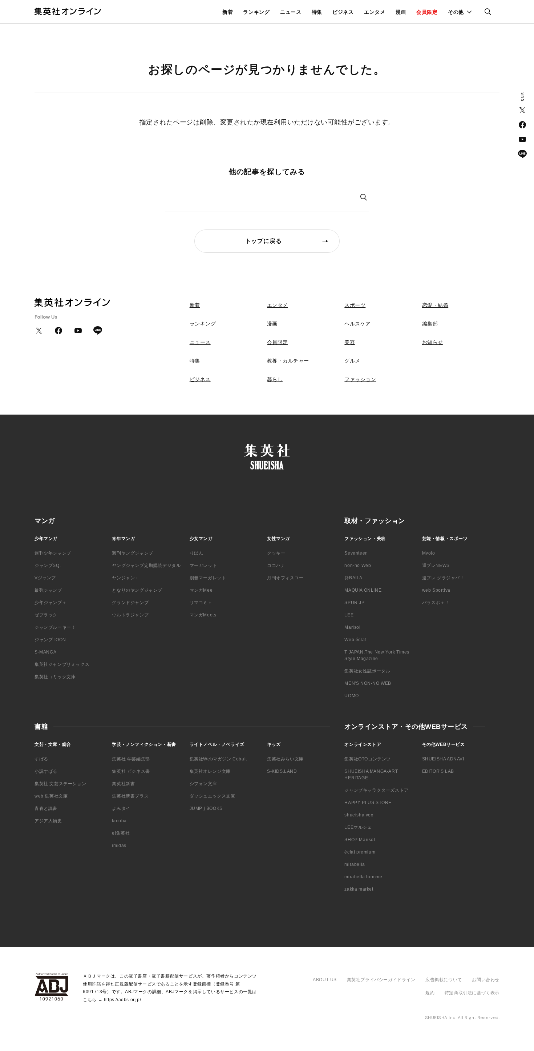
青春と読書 (46, 808)
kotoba (119, 820)
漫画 (401, 12)
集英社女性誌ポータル (367, 671)
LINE (522, 153)
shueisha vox (358, 815)
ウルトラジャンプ (130, 615)
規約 (429, 992)
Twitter (522, 110)
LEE (348, 615)
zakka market (358, 889)
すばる (41, 759)
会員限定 (427, 12)
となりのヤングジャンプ (137, 590)
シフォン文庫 (203, 783)
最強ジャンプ (48, 590)
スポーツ (354, 305)
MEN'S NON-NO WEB (367, 683)
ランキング (256, 12)
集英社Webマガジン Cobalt (218, 759)
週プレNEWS (436, 565)
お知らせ (432, 342)
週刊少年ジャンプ (53, 553)
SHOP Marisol (359, 839)
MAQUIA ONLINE (362, 590)
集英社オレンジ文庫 (210, 771)
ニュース (291, 12)
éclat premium (359, 852)
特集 (317, 12)
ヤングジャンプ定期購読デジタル (146, 565)
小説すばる (46, 771)
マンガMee (201, 590)
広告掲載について (443, 979)
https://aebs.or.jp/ (122, 999)
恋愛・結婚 (435, 305)
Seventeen (356, 553)
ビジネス (343, 12)
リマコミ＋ (201, 602)
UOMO (351, 695)
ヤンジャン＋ (125, 577)
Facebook (522, 124)
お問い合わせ (485, 979)
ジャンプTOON (50, 639)
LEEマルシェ (358, 827)
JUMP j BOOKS (206, 808)
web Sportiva (436, 590)
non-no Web (357, 565)
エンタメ (374, 12)
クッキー (276, 553)
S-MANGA (45, 652)
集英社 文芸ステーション (60, 783)
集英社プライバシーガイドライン (381, 979)
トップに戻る (263, 241)
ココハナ (276, 565)
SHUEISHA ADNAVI (443, 759)
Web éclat (355, 639)
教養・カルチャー (288, 361)
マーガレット (203, 565)
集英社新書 (123, 783)
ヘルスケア (357, 324)
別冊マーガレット (208, 577)
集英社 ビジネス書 (131, 771)
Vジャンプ (45, 577)
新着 (227, 12)
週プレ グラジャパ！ (443, 577)
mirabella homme (363, 876)
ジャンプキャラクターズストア (376, 790)
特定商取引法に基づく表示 (472, 992)
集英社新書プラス (130, 796)
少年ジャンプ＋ (50, 602)
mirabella (354, 864)
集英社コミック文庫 (55, 676)
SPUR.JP (354, 602)
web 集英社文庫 (51, 796)
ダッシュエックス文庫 (212, 796)
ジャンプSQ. (48, 565)
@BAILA (353, 577)
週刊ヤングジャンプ (132, 553)
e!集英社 (121, 833)
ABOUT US (325, 979)
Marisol (352, 627)
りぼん (196, 553)
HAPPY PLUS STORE (368, 802)
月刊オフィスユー (285, 577)
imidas (119, 845)
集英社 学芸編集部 (131, 759)
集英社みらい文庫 (285, 759)
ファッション (360, 379)
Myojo (428, 553)
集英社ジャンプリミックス (62, 664)
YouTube (522, 139)
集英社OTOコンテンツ (367, 759)
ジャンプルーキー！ (55, 627)
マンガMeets (203, 615)
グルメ (352, 361)
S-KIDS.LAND (282, 771)
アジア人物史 (48, 820)
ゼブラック (46, 615)
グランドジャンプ (130, 602)
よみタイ (121, 808)
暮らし (275, 379)
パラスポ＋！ (436, 602)
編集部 (430, 324)
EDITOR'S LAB (438, 771)
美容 (349, 342)
